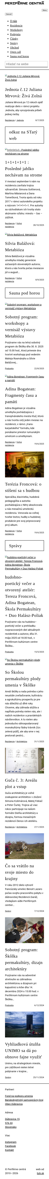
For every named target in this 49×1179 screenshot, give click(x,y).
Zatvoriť (9, 14)
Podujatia (9, 368)
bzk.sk (40, 1173)
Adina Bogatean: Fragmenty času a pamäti (21, 395)
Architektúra (21, 741)
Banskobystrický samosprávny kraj (24, 1099)
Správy (15, 545)
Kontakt (9, 1149)
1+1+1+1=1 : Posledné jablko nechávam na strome (23, 168)
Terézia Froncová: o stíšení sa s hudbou (23, 487)
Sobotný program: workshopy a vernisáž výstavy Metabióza (21, 326)
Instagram (10, 1141)
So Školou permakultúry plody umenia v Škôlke (23, 678)
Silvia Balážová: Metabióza (20, 246)
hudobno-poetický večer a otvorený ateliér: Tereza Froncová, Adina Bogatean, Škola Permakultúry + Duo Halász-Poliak (24, 596)
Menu (45, 10)
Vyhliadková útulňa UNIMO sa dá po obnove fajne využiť (23, 1050)
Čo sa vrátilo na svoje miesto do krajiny (19, 872)
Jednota (20, 120)
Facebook (10, 1145)
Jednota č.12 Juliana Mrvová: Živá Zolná (23, 92)
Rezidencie (10, 120)
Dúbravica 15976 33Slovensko (12, 1122)
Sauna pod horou (24, 293)
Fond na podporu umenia (19, 1095)
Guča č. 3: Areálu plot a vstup (21, 783)
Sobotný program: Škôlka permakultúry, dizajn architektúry (24, 959)
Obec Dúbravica (14, 1103)
